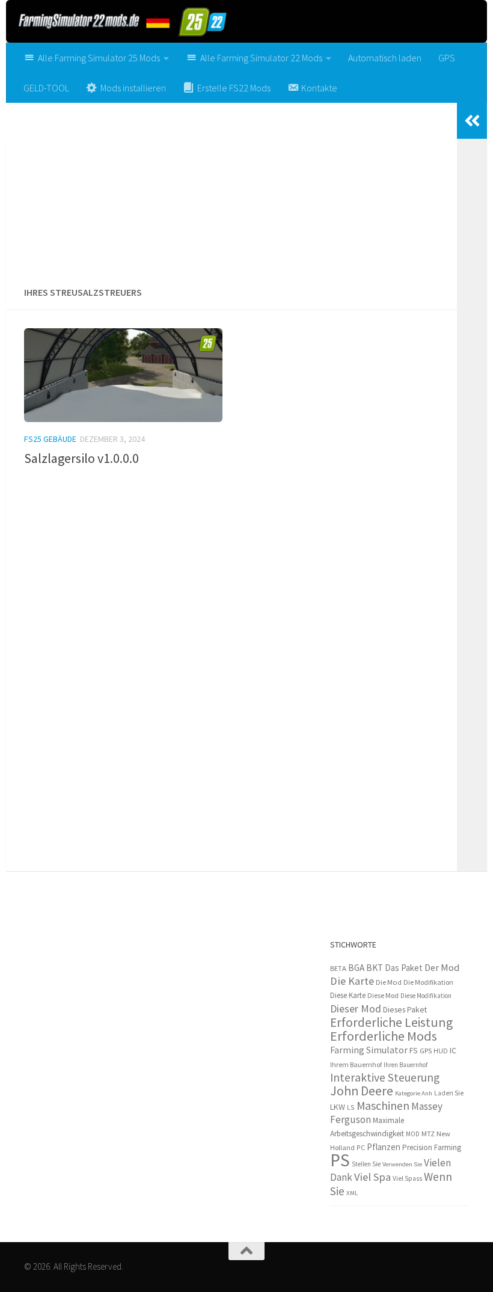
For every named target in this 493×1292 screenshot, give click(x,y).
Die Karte (352, 981)
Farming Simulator (369, 1050)
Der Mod (441, 967)
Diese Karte (348, 995)
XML (352, 1193)
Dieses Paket (405, 1009)
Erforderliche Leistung (391, 1022)
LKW (337, 1106)
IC (453, 1050)
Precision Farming (431, 1147)
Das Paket (404, 967)
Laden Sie (449, 1093)
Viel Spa (372, 1177)
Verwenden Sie (402, 1164)
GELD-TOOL (46, 88)
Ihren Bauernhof (405, 1065)
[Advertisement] (231, 190)
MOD (413, 1134)
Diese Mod (383, 995)
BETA (338, 968)
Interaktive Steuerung (384, 1077)
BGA (356, 967)
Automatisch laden (384, 58)
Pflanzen (383, 1147)
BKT (374, 967)
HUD (440, 1051)
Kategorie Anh (413, 1093)
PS (340, 1160)
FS (413, 1051)
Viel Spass (407, 1178)
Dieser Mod (355, 1008)
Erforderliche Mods (383, 1035)
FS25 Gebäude (50, 438)
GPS (446, 58)
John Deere (361, 1091)
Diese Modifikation (426, 995)
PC (361, 1147)
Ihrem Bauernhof (356, 1064)
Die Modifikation (428, 982)
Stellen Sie (366, 1164)
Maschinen (383, 1105)
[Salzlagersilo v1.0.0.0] (123, 375)
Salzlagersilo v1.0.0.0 (81, 458)
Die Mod (389, 982)
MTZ (428, 1133)
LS (351, 1107)
